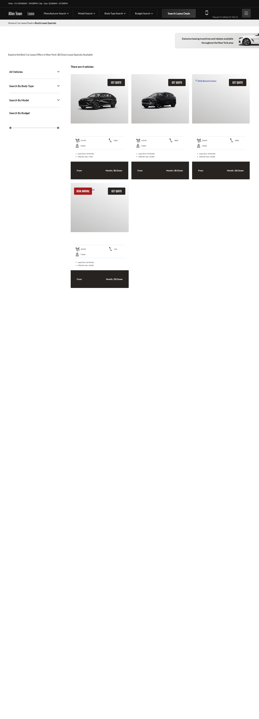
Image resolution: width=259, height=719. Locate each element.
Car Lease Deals (24, 22)
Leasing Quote (256, 349)
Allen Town (21, 13)
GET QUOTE (116, 82)
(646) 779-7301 (224, 12)
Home (11, 22)
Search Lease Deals (179, 13)
